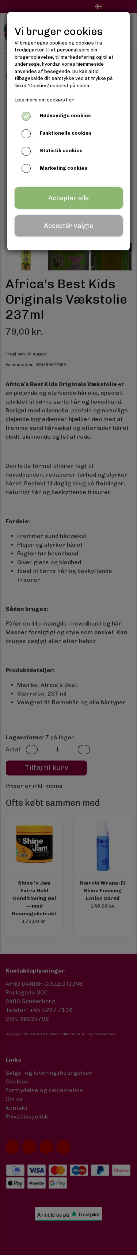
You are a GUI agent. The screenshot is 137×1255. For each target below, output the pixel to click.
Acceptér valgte (68, 226)
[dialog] (68, 627)
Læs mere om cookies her (44, 100)
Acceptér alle (68, 198)
